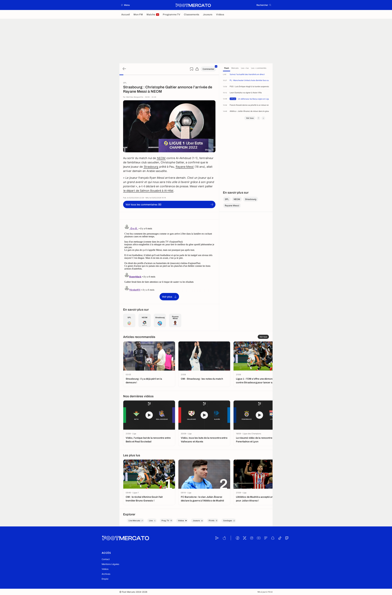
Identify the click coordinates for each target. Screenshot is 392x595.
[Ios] (224, 538)
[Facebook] (237, 538)
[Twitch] (287, 538)
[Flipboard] (265, 538)
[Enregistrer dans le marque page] (191, 69)
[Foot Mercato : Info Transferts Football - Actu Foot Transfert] (193, 5)
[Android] (217, 538)
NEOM (161, 158)
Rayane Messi (185, 166)
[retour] (124, 69)
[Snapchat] (272, 538)
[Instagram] (251, 538)
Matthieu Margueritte (134, 97)
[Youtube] (258, 538)
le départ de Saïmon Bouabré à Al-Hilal (148, 190)
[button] (125, 5)
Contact (106, 559)
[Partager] (197, 69)
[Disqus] (169, 261)
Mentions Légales (110, 564)
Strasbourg (151, 166)
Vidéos (105, 569)
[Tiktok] (279, 538)
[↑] (258, 118)
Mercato (235, 68)
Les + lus (245, 68)
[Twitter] (244, 538)
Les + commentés (258, 68)
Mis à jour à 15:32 (265, 592)
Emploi (105, 579)
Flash (226, 68)
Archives (106, 574)
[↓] (263, 118)
